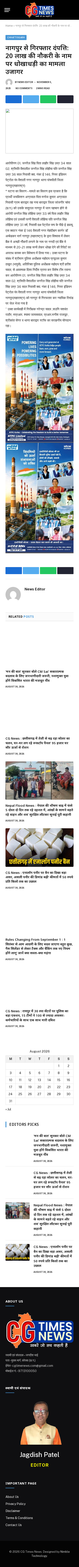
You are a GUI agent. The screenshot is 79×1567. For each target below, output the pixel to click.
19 (30, 1087)
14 (49, 1080)
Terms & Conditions (19, 1518)
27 (39, 1094)
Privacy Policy (15, 1504)
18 (20, 1087)
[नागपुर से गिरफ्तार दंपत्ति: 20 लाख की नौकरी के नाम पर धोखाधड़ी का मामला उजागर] (39, 131)
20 (39, 1087)
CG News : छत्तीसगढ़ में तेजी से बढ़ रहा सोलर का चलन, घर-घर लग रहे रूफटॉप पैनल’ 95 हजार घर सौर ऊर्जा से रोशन (37, 743)
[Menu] (7, 10)
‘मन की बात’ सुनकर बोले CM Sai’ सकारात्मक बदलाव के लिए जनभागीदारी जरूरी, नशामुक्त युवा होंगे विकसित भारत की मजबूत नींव (36, 676)
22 (59, 1087)
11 (20, 1080)
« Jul (8, 1109)
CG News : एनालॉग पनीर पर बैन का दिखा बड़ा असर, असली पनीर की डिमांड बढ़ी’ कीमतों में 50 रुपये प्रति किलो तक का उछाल (39, 877)
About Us (12, 1497)
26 (30, 1094)
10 (10, 1080)
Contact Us (13, 1525)
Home (9, 25)
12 (29, 1080)
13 (39, 1080)
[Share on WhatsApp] (48, 99)
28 (49, 1094)
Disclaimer (12, 1511)
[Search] (74, 10)
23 (68, 1087)
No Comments (24, 88)
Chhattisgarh (16, 37)
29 (59, 1094)
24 (11, 1094)
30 (68, 1094)
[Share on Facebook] (13, 99)
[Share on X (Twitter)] (31, 99)
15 (58, 1080)
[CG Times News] (39, 10)
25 (20, 1094)
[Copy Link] (65, 99)
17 (10, 1087)
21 (49, 1087)
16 (68, 1080)
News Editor (25, 82)
